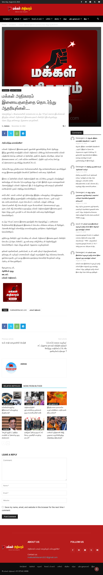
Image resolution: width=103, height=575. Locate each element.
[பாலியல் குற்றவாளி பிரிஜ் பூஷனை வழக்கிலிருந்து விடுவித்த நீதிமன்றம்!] (57, 423)
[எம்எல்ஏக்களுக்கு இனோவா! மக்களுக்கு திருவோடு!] (12, 398)
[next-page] (8, 443)
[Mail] (86, 2)
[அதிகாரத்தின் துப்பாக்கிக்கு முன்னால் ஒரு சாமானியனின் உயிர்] (34, 398)
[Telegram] (90, 2)
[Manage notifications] (97, 569)
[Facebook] (81, 2)
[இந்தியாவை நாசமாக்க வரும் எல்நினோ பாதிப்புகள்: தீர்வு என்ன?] (57, 398)
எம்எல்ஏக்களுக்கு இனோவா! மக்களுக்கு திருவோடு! (10, 410)
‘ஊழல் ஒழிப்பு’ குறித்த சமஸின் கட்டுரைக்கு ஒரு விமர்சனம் (10, 435)
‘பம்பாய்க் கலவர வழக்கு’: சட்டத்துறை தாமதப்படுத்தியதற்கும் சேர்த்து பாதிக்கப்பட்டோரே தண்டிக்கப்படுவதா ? (52, 347)
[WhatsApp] (17, 133)
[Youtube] (99, 2)
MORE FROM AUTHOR (32, 386)
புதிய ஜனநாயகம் (74, 19)
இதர (85, 19)
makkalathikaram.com (18, 310)
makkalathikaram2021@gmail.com (43, 557)
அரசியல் (16, 19)
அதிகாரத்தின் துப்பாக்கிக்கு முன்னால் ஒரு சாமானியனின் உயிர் (32, 410)
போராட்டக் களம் (37, 19)
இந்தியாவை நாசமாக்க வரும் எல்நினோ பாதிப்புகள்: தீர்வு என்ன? (57, 410)
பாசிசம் (48, 19)
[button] (98, 19)
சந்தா (65, 19)
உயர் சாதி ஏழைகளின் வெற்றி (14, 343)
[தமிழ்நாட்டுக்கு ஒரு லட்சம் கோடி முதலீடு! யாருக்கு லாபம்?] (34, 423)
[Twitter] (95, 2)
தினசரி (28, 429)
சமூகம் (25, 19)
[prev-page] (3, 443)
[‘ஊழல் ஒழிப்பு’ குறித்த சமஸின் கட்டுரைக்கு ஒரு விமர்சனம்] (12, 423)
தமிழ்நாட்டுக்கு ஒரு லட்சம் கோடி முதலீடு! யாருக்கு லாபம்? (33, 435)
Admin (7, 126)
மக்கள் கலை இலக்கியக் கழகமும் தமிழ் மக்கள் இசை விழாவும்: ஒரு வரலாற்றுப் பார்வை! (87, 226)
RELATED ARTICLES (11, 386)
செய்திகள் (6, 19)
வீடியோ (57, 19)
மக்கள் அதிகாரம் (16, 90)
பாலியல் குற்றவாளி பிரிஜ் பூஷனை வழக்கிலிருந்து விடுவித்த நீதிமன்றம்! (55, 435)
